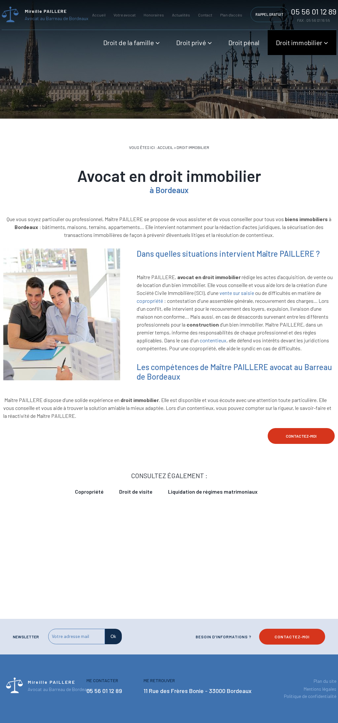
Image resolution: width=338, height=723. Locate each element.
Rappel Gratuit (269, 14)
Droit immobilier (299, 42)
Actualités (181, 15)
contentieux (213, 340)
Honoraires (154, 15)
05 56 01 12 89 (313, 11)
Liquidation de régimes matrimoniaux (212, 491)
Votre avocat (125, 15)
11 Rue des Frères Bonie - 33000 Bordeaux (198, 690)
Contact (205, 15)
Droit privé (191, 42)
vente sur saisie (236, 293)
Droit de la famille (128, 42)
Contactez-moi (301, 436)
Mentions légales (320, 689)
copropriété (150, 301)
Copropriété (89, 491)
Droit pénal (243, 42)
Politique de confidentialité (310, 696)
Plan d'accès (231, 15)
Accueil (99, 15)
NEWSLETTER (26, 636)
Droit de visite (135, 491)
